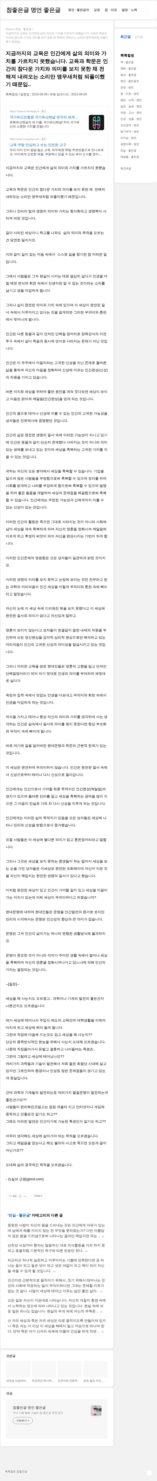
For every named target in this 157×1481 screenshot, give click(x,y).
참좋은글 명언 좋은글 (33, 10)
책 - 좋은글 (127, 62)
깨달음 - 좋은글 (129, 156)
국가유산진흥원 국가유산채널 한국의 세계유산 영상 (44, 117)
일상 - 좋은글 (128, 74)
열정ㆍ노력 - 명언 (131, 99)
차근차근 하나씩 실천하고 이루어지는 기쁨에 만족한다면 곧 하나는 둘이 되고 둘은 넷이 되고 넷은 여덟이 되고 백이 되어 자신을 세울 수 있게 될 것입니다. (56, 1265)
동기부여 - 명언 (129, 131)
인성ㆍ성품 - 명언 (131, 118)
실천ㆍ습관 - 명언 (131, 106)
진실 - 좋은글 (19, 1215)
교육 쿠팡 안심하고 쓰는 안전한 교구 (38, 145)
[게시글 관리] (25, 1196)
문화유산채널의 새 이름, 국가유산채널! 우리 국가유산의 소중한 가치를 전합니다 (44, 124)
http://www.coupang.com (24, 138)
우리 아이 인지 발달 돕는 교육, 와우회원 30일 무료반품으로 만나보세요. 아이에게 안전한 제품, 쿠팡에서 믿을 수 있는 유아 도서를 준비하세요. (57, 152)
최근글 (125, 37)
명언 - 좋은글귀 (78, 9)
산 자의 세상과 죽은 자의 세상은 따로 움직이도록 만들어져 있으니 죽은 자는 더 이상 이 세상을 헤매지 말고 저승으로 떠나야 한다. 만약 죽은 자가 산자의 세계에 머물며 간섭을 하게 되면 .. (57, 1326)
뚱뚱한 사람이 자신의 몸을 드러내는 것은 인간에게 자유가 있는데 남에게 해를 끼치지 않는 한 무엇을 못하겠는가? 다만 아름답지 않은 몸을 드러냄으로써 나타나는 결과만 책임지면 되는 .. (56, 1230)
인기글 (139, 36)
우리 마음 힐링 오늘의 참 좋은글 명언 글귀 (38, 1412)
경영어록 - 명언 (129, 144)
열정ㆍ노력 (129, 9)
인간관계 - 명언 (129, 125)
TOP (149, 1473)
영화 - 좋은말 (128, 68)
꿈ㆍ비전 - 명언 (129, 93)
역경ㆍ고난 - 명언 (131, 112)
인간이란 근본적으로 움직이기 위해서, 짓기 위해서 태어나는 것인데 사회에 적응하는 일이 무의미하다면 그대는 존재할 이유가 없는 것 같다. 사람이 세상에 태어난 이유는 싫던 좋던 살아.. (56, 1285)
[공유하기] (20, 1196)
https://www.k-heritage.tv (24, 111)
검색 (145, 10)
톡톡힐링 (127, 55)
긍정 (97, 9)
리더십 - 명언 (128, 137)
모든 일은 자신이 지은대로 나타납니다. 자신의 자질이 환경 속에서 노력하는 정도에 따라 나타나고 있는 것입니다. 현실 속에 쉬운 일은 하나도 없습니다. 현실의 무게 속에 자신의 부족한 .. (57, 1305)
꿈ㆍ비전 (111, 9)
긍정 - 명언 (127, 87)
